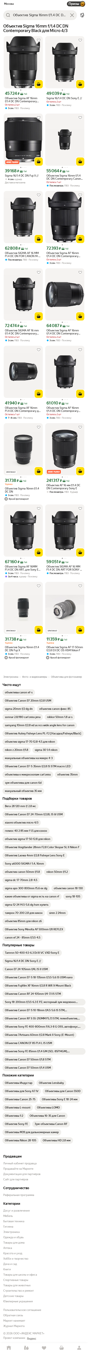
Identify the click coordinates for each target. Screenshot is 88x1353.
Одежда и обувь (13, 1237)
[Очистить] (72, 15)
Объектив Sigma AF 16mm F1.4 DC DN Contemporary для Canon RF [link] (23, 409)
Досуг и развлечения (16, 1210)
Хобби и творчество (15, 1258)
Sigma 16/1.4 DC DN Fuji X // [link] (21, 175)
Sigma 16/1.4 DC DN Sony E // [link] (64, 98)
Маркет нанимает (14, 1320)
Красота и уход (12, 1253)
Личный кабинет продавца (20, 1163)
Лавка (26, 1348)
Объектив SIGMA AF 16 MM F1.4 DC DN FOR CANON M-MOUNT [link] (22, 255)
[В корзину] (38, 84)
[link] (18, 692)
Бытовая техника (13, 1221)
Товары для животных (17, 1285)
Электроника (11, 1232)
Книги (7, 1269)
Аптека (7, 1248)
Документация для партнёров (22, 1174)
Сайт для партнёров (15, 1179)
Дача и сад (10, 1264)
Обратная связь (13, 1315)
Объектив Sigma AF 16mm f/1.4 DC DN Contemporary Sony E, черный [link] (62, 332)
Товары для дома (14, 1242)
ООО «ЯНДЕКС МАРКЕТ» (28, 1333)
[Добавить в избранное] (38, 40)
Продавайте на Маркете (18, 1168)
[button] (82, 15)
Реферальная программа (18, 1195)
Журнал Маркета (14, 1326)
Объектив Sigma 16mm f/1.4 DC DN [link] (22, 490)
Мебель (8, 1215)
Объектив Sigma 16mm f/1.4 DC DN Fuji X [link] (22, 649)
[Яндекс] (31, 1339)
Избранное (44, 1348)
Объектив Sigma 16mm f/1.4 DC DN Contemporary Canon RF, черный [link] (63, 177)
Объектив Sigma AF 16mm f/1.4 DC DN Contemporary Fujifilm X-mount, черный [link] (62, 255)
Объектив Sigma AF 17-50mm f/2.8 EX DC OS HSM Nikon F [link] (64, 649)
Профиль (79, 1348)
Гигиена (8, 1226)
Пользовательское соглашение (22, 1310)
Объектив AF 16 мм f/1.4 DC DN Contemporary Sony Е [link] (63, 487)
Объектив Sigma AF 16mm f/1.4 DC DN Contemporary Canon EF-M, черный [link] (21, 100)
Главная (9, 1348)
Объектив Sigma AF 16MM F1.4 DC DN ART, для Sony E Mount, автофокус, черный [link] (21, 568)
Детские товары (13, 1296)
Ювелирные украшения (18, 1301)
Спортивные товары (15, 1280)
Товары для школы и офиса (20, 1274)
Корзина (61, 1348)
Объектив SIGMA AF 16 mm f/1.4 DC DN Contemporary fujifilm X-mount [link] (22, 332)
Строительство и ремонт (18, 1290)
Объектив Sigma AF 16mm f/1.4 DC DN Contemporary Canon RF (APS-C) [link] (62, 409)
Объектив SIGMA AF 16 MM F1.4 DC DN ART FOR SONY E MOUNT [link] (64, 568)
